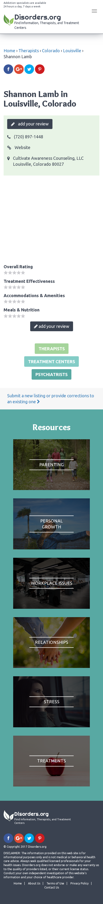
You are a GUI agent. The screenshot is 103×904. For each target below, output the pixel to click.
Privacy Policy (79, 883)
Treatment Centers (51, 361)
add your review (33, 123)
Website (22, 147)
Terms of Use (55, 883)
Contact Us (51, 887)
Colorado (51, 50)
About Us (34, 883)
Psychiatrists (51, 374)
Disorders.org (46, 21)
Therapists (28, 50)
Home (9, 50)
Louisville (72, 50)
